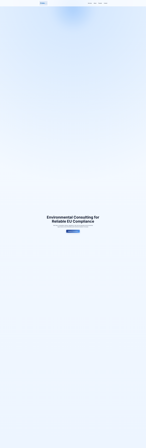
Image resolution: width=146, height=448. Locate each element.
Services (90, 3)
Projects (100, 3)
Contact (105, 3)
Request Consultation (73, 231)
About (95, 3)
